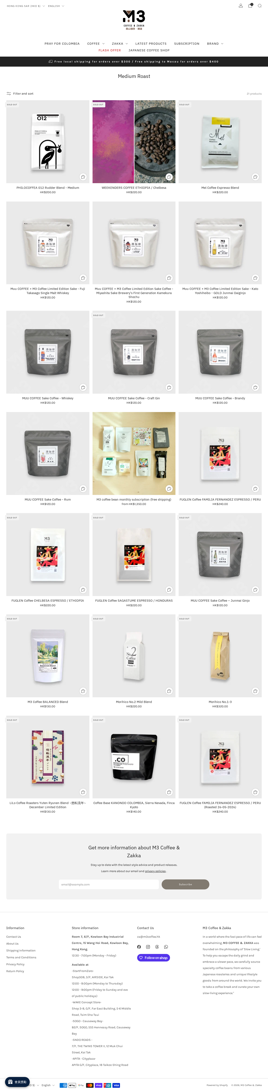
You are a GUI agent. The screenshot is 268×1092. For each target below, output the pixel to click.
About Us (12, 943)
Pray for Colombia (62, 44)
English (54, 6)
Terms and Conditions (21, 957)
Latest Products (151, 44)
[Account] (241, 6)
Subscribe (185, 884)
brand (213, 44)
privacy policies (155, 871)
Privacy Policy (15, 964)
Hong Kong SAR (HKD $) (24, 6)
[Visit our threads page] (156, 946)
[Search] (260, 6)
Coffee (93, 44)
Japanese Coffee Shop (149, 50)
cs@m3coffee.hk (148, 937)
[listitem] (134, 62)
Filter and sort (23, 93)
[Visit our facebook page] (138, 946)
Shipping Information (21, 950)
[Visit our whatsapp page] (166, 946)
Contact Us (13, 937)
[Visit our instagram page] (147, 946)
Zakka (117, 44)
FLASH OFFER (110, 50)
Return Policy (15, 971)
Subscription (187, 44)
